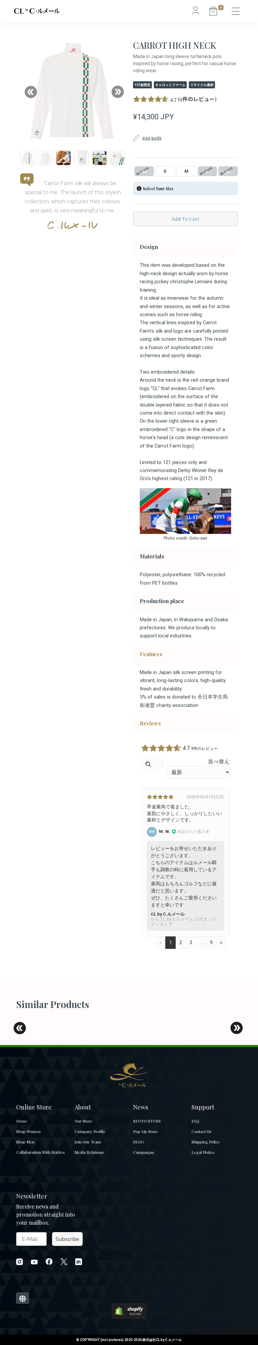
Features (151, 654)
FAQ (195, 1121)
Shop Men (25, 1141)
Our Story (83, 1121)
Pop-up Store (145, 1131)
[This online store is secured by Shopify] (129, 1310)
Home (22, 1121)
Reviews (150, 723)
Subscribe (67, 1239)
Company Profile (90, 1131)
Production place (162, 600)
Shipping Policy (205, 1141)
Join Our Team (88, 1141)
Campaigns (143, 1152)
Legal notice (203, 1152)
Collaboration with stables (40, 1152)
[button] (31, 91)
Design (149, 246)
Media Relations (89, 1152)
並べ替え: (219, 761)
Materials (152, 556)
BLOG (138, 1141)
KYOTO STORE (147, 1121)
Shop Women (28, 1131)
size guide (152, 138)
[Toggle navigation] (236, 11)
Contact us (201, 1131)
